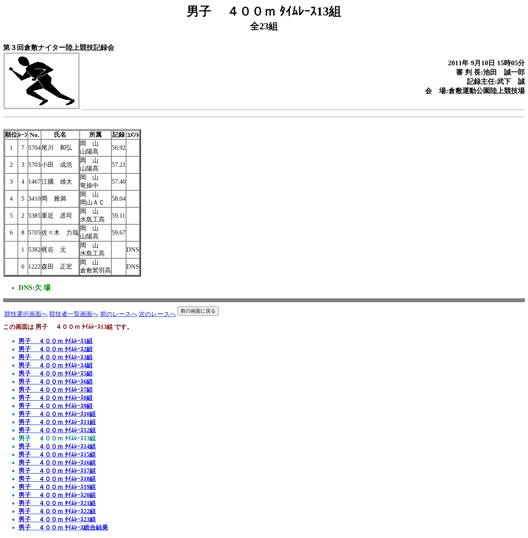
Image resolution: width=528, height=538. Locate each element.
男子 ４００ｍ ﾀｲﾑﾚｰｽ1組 (56, 341)
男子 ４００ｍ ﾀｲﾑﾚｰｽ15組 (57, 454)
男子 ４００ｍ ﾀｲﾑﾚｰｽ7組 (56, 389)
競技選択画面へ (26, 314)
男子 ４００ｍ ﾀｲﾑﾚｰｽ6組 (56, 381)
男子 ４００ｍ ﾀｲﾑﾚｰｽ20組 (57, 495)
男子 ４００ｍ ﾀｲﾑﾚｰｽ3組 (56, 357)
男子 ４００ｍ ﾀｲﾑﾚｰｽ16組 (57, 462)
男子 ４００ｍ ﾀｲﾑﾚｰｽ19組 (57, 487)
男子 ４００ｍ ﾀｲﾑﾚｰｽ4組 (56, 365)
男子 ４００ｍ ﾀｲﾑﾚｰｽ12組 (57, 430)
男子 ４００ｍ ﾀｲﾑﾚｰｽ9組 (56, 406)
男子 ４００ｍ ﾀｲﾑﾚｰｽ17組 (57, 470)
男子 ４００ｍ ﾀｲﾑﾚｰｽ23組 (57, 519)
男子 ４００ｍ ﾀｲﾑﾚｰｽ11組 (57, 422)
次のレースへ (157, 314)
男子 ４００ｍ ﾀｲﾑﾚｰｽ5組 (56, 373)
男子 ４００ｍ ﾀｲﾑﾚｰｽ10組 (57, 414)
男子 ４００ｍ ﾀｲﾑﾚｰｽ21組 (57, 503)
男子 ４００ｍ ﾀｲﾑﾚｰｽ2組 (56, 349)
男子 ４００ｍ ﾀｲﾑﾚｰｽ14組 (57, 446)
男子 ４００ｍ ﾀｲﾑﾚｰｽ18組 (57, 478)
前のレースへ (118, 314)
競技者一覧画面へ (74, 314)
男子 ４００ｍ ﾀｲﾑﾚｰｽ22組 (57, 511)
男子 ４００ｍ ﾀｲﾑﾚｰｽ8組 (56, 397)
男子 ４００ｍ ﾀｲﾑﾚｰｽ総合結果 (63, 527)
